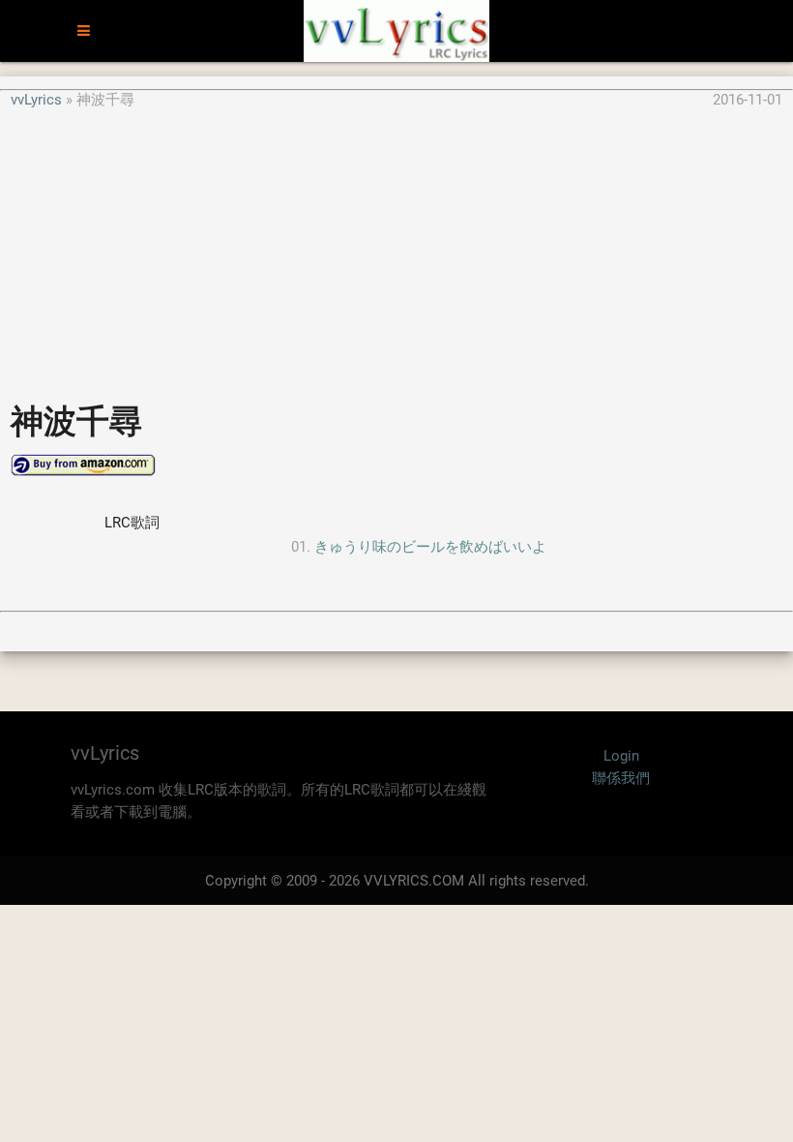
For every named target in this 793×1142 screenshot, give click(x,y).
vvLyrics (36, 99)
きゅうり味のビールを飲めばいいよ (430, 547)
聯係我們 (621, 778)
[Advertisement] (396, 245)
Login (621, 756)
